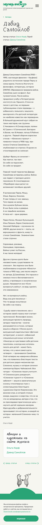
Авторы (8, 17)
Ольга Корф (21, 37)
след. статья (31, 463)
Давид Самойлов (17, 40)
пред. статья (11, 463)
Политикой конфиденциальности (17, 512)
